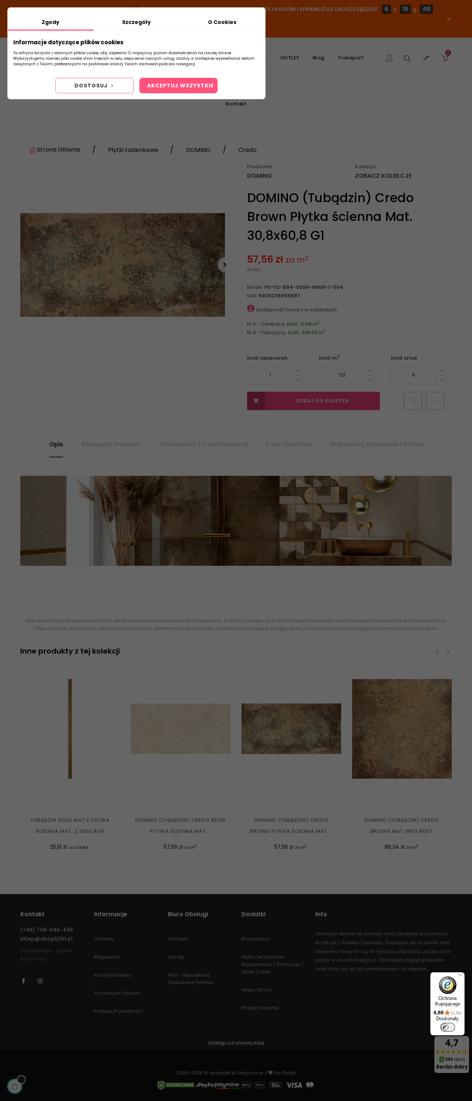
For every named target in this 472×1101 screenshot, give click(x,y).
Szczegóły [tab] (136, 22)
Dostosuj (91, 85)
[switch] (447, 1027)
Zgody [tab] (50, 22)
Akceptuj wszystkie (180, 85)
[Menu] (460, 976)
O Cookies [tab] (222, 22)
